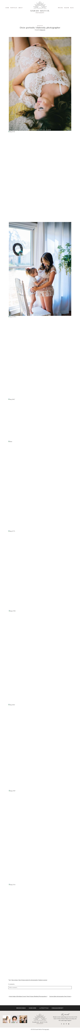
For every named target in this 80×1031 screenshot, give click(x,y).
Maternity (42, 30)
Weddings (21, 1008)
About (21, 7)
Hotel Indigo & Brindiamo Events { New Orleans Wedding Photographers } (28, 996)
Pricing (60, 7)
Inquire (66, 7)
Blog (72, 7)
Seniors (32, 1008)
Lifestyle (44, 1008)
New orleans (14, 980)
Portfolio (13, 7)
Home (7, 7)
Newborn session (42, 980)
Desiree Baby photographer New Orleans (60, 996)
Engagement (58, 1008)
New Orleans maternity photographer (28, 980)
